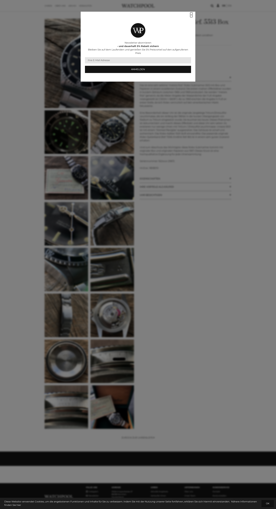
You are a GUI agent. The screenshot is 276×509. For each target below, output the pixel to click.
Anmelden (138, 69)
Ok (267, 503)
